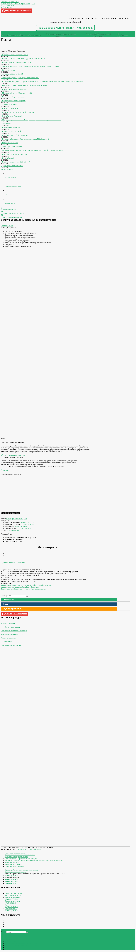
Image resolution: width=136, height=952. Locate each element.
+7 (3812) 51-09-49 (21, 526)
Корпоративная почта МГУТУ (12, 634)
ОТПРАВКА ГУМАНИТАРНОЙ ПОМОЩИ (18, 112)
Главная (4, 35)
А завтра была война (9, 104)
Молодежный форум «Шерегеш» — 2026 (17, 93)
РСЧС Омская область (10, 143)
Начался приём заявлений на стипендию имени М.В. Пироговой (25, 139)
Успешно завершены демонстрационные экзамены (20, 78)
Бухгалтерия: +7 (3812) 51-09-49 (11, 906)
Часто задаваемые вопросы (15, 853)
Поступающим (14, 35)
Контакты (124, 35)
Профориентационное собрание (14, 101)
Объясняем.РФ (6, 641)
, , (14, 894)
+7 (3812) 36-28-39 (24, 528)
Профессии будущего (10, 108)
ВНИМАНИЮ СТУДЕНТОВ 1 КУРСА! (16, 62)
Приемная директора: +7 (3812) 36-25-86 (13, 898)
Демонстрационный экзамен (12, 147)
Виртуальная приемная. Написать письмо (20, 855)
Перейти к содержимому (10, 2)
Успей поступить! (8, 70)
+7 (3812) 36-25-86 (7, 5)
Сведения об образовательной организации (98, 35)
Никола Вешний (8, 158)
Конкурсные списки (12, 627)
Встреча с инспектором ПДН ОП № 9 (16, 162)
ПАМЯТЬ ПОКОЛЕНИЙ (11, 131)
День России (6, 124)
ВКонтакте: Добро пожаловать (29, 849)
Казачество (8, 599)
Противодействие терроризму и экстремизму (21, 870)
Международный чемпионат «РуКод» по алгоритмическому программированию (31, 120)
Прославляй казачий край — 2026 (14, 89)
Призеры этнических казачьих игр (14, 154)
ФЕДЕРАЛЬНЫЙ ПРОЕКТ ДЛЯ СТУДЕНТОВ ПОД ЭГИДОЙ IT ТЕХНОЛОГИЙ (32, 150)
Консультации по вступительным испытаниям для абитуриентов (25, 85)
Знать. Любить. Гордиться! (12, 116)
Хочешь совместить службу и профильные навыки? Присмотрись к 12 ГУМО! (30, 66)
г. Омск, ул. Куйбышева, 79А (16, 519)
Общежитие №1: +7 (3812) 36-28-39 (11, 910)
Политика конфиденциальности (16, 857)
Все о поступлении (8, 623)
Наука (5, 604)
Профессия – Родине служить (13, 97)
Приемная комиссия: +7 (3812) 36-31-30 (12, 902)
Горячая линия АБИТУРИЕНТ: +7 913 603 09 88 (65, 27)
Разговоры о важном (8, 638)
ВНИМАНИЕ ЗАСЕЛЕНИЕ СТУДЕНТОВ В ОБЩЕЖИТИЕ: (24, 59)
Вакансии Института (12, 862)
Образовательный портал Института (14, 631)
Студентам (24, 35)
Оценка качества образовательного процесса (21, 859)
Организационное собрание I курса (15, 55)
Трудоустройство (11, 608)
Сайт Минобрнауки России (11, 645)
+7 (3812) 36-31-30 (27, 524)
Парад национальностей (11, 127)
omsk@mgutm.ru (7, 7)
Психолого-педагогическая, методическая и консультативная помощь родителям (34, 860)
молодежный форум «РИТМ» (13, 74)
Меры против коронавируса (15, 866)
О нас (118, 35)
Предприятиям (35, 35)
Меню (5, 32)
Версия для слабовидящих (16, 614)
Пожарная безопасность (13, 864)
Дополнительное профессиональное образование (61, 35)
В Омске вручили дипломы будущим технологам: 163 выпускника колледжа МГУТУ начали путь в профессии (42, 81)
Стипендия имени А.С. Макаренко (15, 135)
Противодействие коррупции (15, 872)
